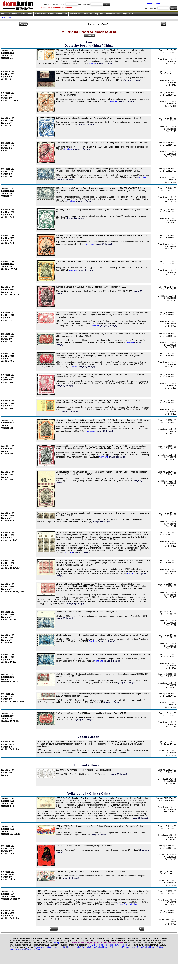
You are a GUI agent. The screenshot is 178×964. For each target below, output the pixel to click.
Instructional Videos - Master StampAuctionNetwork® (135, 947)
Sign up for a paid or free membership (50, 947)
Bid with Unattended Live (57, 14)
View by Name (40, 14)
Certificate (92, 63)
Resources (88, 14)
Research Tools (75, 14)
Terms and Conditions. (36, 949)
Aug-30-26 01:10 (128, 14)
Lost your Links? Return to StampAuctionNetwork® (89, 947)
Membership (14, 14)
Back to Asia (6, 17)
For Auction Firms (113, 14)
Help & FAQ (99, 14)
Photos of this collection (126, 904)
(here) (56, 943)
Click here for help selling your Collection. (109, 945)
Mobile (3, 14)
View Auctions (26, 14)
